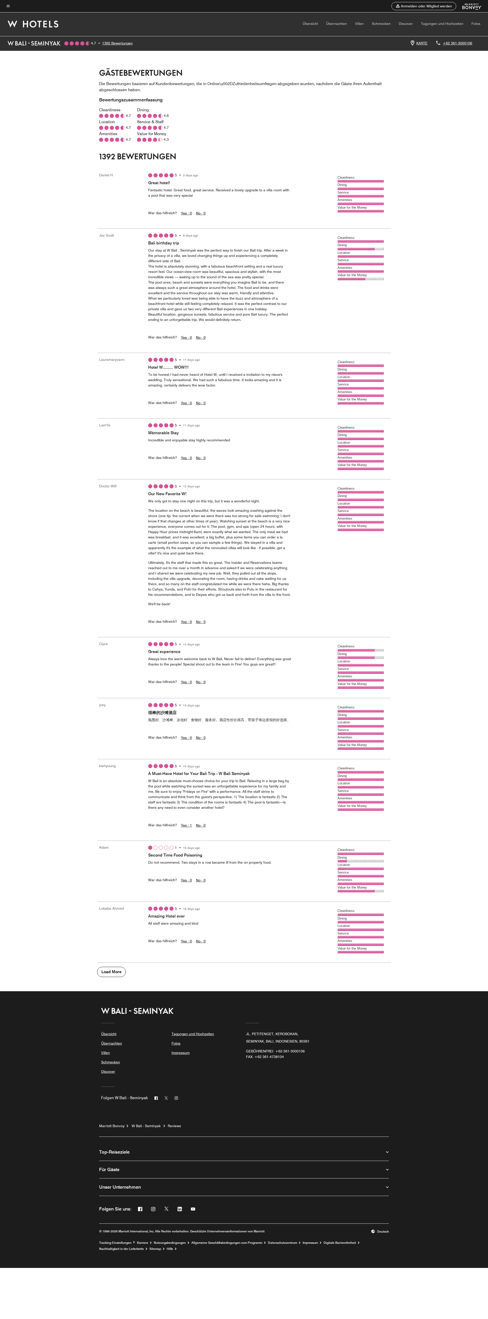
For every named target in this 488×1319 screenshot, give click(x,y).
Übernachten (336, 24)
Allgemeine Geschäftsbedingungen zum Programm (226, 1243)
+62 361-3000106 (457, 43)
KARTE (422, 43)
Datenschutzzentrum (282, 1243)
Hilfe (170, 1249)
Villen (359, 24)
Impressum (181, 1053)
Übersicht (310, 24)
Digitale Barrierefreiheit (340, 1243)
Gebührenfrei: (275, 1051)
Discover (406, 24)
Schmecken (381, 24)
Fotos (475, 24)
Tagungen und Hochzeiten (442, 24)
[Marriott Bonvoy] (469, 6)
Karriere (142, 1243)
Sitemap (155, 1249)
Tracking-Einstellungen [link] (115, 1243)
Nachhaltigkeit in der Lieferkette (121, 1249)
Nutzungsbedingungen (170, 1243)
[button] (423, 6)
